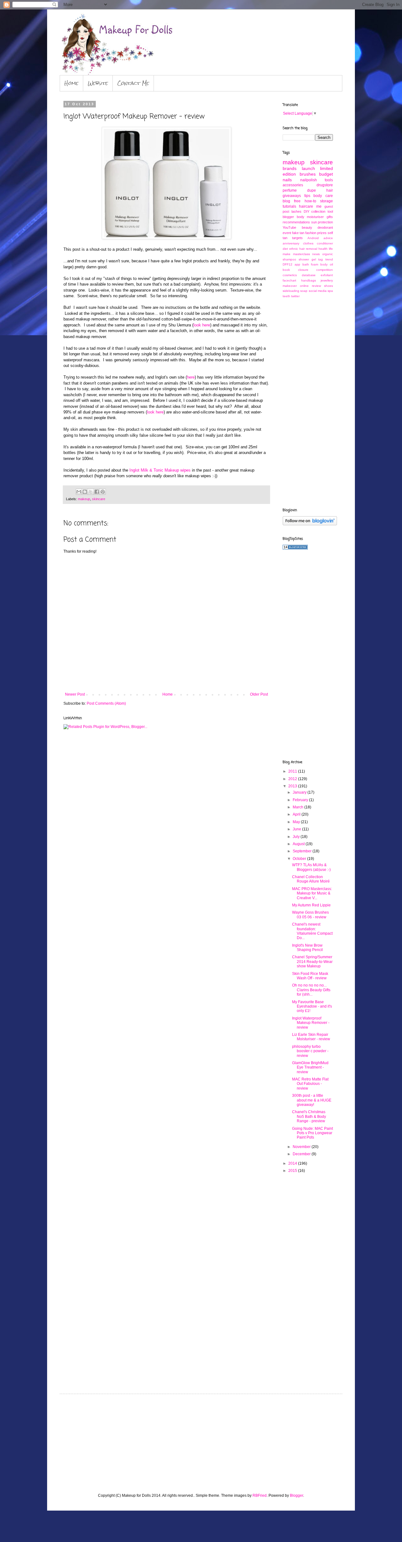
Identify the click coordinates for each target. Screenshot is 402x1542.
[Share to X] (91, 492)
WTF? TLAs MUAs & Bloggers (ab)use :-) (311, 867)
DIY (306, 211)
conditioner (325, 243)
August (299, 844)
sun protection (322, 222)
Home (71, 83)
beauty (307, 227)
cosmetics (290, 275)
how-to (310, 201)
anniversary (291, 243)
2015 (293, 1170)
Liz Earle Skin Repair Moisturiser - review (311, 1036)
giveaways (292, 196)
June (297, 829)
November (302, 1147)
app (297, 264)
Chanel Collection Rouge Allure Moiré (311, 879)
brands (289, 168)
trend (329, 259)
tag (320, 259)
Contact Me (133, 83)
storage (326, 201)
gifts (330, 217)
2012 (293, 779)
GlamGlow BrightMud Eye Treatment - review (310, 1067)
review (316, 285)
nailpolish (308, 180)
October (300, 858)
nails (287, 179)
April (297, 814)
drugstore (325, 185)
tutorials (289, 206)
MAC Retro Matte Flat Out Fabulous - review (310, 1084)
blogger (288, 217)
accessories (293, 185)
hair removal (308, 248)
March (298, 807)
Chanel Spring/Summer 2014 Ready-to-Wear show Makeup (312, 961)
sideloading (291, 291)
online (304, 285)
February (301, 800)
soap (303, 291)
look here (201, 325)
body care (323, 196)
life (331, 248)
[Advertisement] (308, 402)
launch (308, 168)
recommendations (296, 222)
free (297, 201)
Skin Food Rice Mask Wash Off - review (310, 975)
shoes (328, 285)
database (309, 275)
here (191, 377)
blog (286, 201)
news (316, 254)
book (286, 269)
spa (330, 291)
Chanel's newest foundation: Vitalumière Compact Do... (312, 931)
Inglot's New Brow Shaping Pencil (307, 947)
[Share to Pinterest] (103, 492)
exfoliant (327, 275)
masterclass (301, 254)
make (287, 254)
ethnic (293, 248)
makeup (84, 499)
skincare (98, 499)
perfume (290, 190)
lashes (296, 211)
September (302, 851)
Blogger (296, 1495)
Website (98, 83)
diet (285, 248)
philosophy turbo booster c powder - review (310, 1051)
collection (318, 211)
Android (313, 238)
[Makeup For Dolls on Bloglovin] (310, 524)
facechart (289, 280)
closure (303, 269)
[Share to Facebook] (97, 492)
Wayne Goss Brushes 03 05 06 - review (310, 914)
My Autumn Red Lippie (311, 905)
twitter (295, 296)
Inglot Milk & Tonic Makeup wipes (160, 470)
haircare (306, 206)
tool (330, 211)
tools (329, 180)
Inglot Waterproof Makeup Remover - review (310, 1023)
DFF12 (287, 264)
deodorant (325, 227)
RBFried (260, 1495)
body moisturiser (310, 217)
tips (307, 196)
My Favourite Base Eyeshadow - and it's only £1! (312, 1006)
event (287, 233)
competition (324, 269)
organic (327, 254)
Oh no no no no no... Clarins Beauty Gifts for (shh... (311, 990)
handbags (308, 280)
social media (318, 291)
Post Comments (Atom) (106, 703)
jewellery (327, 280)
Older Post (259, 694)
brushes (308, 174)
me (319, 206)
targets (297, 238)
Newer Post (75, 694)
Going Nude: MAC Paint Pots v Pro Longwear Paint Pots (312, 1133)
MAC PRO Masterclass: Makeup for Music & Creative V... (312, 893)
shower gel (307, 259)
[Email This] (79, 492)
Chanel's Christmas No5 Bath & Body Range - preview (309, 1116)
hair (329, 190)
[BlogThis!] (85, 492)
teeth (286, 296)
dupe (311, 190)
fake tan (298, 233)
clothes (308, 243)
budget (326, 174)
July (297, 836)
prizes (322, 233)
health (323, 248)
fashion (310, 233)
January (300, 792)
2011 (293, 771)
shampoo (289, 259)
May (297, 822)
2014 (293, 1163)
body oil (326, 264)
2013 (293, 786)
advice (328, 238)
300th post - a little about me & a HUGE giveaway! (311, 1100)
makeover (290, 285)
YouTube (289, 227)
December (302, 1154)
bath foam (310, 264)
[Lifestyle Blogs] (295, 548)
